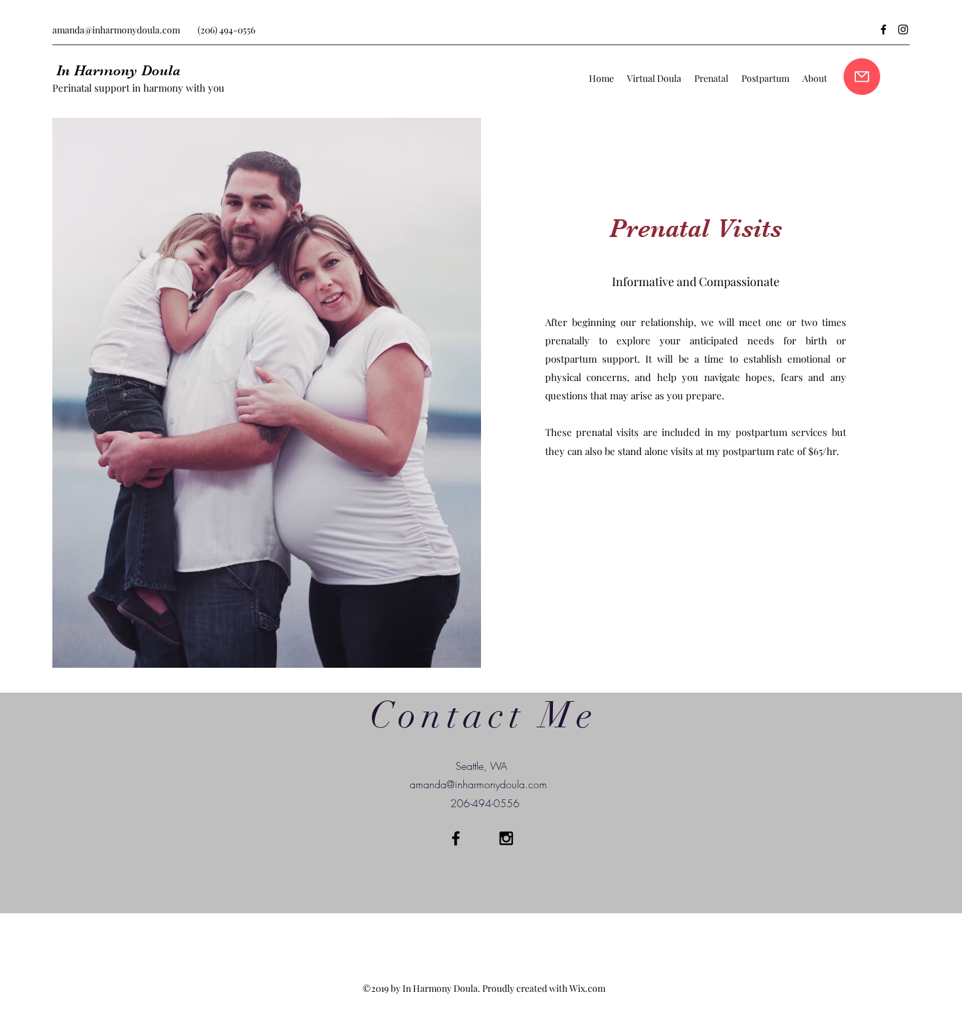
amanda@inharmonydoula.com (116, 30)
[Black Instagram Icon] (506, 838)
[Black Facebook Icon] (455, 838)
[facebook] (883, 29)
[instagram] (903, 29)
